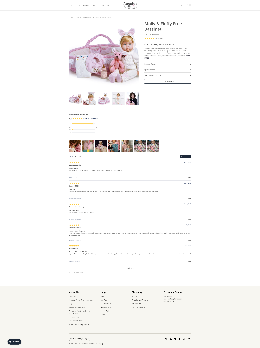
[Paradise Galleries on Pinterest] (175, 338)
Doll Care (104, 300)
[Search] (176, 5)
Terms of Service (107, 307)
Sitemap (104, 315)
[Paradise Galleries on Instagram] (171, 338)
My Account (136, 296)
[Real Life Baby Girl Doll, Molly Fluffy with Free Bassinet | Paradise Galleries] (104, 56)
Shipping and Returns (140, 300)
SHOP (71, 5)
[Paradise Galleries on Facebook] (166, 338)
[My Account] (181, 5)
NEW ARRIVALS (84, 5)
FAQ (102, 296)
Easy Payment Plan (138, 307)
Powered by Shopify (96, 343)
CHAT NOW (169, 301)
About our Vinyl (106, 304)
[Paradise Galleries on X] (184, 338)
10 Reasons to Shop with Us (79, 324)
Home (71, 17)
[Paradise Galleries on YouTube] (188, 338)
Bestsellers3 (88, 17)
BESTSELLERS (98, 5)
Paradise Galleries (81, 343)
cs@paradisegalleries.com (173, 299)
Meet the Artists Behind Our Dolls (81, 300)
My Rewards (136, 304)
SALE (109, 5)
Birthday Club (74, 317)
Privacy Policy (105, 311)
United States (78, 339)
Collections (78, 17)
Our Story (72, 296)
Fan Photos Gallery (75, 321)
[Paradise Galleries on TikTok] (180, 338)
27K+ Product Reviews (77, 307)
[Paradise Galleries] (130, 5)
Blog (70, 304)
